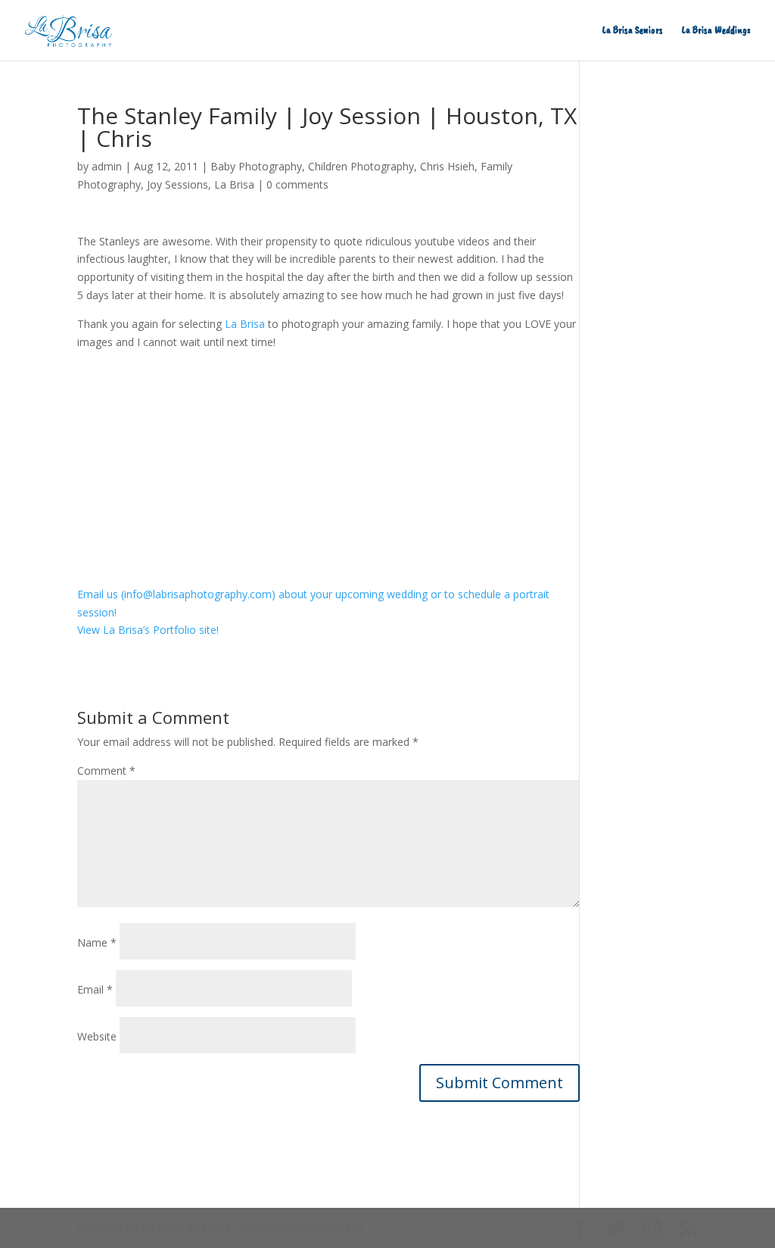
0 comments (297, 184)
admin (107, 166)
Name (97, 942)
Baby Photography (256, 166)
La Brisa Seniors (632, 30)
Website (97, 1036)
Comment (106, 770)
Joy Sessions (177, 184)
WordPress (333, 1228)
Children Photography (361, 166)
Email (95, 989)
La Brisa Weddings (716, 30)
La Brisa (234, 184)
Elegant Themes (186, 1228)
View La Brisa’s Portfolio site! (148, 629)
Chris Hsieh (447, 166)
